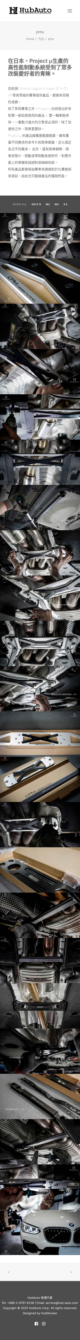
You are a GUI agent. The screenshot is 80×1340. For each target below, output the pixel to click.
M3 (57, 204)
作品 (41, 39)
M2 (48, 204)
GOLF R (36, 204)
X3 (65, 204)
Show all (19, 204)
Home (30, 39)
